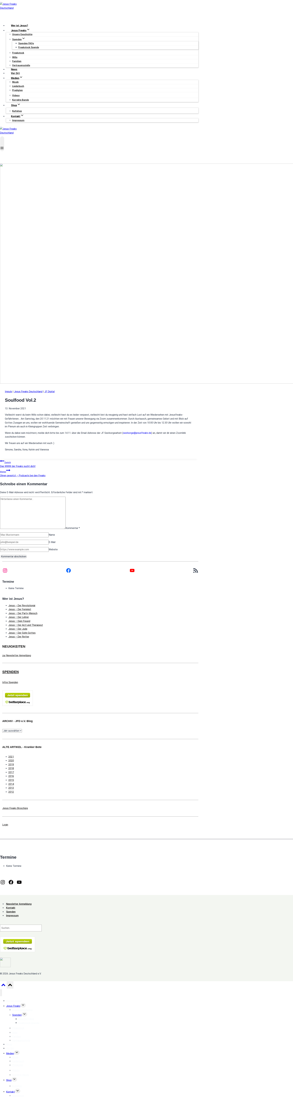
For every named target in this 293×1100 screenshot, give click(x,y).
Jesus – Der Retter (18, 636)
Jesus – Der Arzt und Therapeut (25, 625)
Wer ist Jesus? (19, 25)
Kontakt (10, 1091)
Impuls (8, 391)
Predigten (17, 90)
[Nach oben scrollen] (3, 986)
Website (53, 549)
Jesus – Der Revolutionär (21, 605)
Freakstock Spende (28, 47)
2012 (11, 791)
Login (5, 824)
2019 (11, 764)
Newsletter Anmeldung (19, 904)
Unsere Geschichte (22, 34)
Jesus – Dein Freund (19, 621)
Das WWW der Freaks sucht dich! (18, 464)
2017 (11, 772)
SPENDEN (10, 672)
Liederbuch (18, 86)
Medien (10, 1053)
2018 (11, 768)
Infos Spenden (10, 682)
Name (52, 534)
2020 (11, 760)
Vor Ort (15, 73)
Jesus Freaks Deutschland (28, 391)
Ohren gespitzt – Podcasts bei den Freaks (22, 474)
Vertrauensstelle (21, 65)
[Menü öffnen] (2, 143)
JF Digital (49, 391)
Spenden (17, 1015)
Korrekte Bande (20, 100)
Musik (15, 82)
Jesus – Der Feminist (19, 609)
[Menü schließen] (1, 992)
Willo (14, 57)
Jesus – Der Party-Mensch (22, 613)
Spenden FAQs (26, 43)
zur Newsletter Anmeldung (16, 655)
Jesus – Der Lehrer (18, 617)
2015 (11, 780)
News (14, 69)
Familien (16, 61)
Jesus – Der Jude (17, 628)
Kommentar (73, 528)
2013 (11, 787)
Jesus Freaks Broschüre (15, 808)
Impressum (18, 120)
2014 (11, 784)
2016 (11, 776)
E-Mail (52, 542)
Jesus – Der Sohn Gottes (22, 632)
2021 (11, 756)
